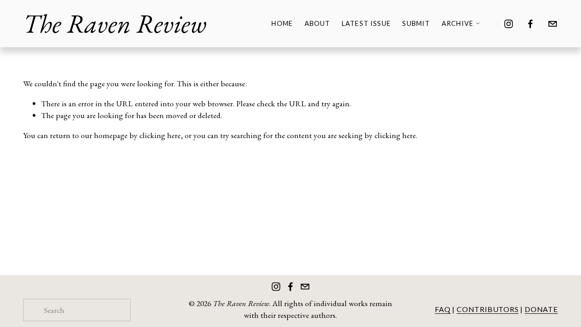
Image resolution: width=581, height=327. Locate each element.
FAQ (442, 309)
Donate (541, 309)
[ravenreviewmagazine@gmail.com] (552, 24)
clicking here (160, 135)
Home (282, 23)
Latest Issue (366, 23)
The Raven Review (115, 23)
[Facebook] (530, 24)
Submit (416, 23)
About (317, 23)
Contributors (488, 309)
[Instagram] (508, 24)
